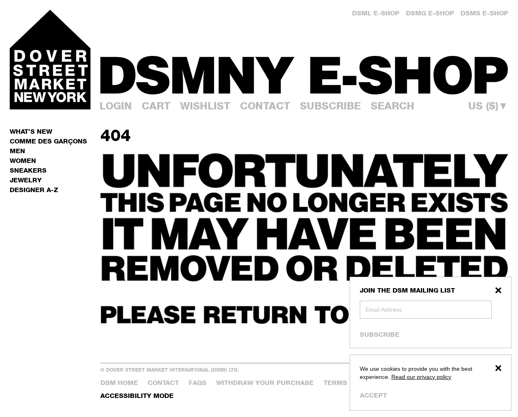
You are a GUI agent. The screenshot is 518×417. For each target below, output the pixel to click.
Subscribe (379, 334)
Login (116, 106)
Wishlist (205, 106)
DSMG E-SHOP (430, 13)
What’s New (31, 131)
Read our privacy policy (421, 377)
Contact (265, 106)
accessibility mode (137, 396)
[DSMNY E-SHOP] (304, 70)
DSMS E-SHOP (484, 13)
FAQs (197, 383)
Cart (156, 106)
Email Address (383, 309)
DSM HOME (119, 383)
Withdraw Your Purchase (265, 383)
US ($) (488, 106)
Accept (373, 395)
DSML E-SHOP (375, 13)
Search (392, 106)
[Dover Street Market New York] (50, 59)
